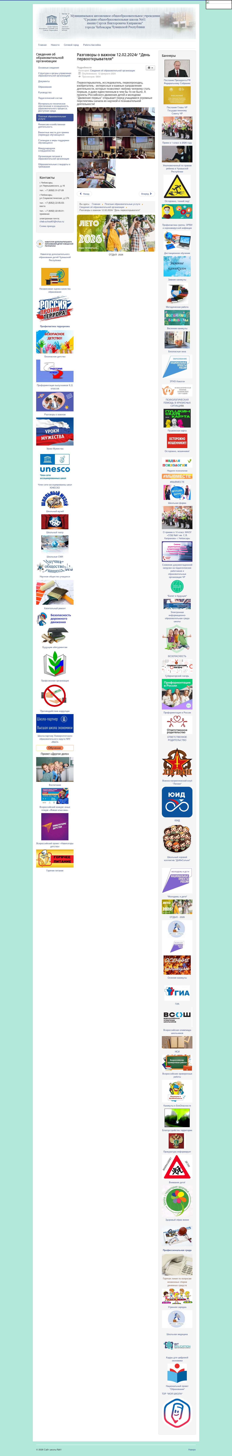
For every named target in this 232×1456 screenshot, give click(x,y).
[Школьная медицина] (177, 928)
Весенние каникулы (177, 328)
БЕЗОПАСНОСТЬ (177, 656)
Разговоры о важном (55, 414)
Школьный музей (55, 511)
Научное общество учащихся (55, 576)
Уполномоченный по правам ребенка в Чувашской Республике (177, 168)
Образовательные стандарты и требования (54, 165)
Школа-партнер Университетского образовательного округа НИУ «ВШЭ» (55, 738)
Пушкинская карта (177, 430)
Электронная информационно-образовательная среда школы (177, 616)
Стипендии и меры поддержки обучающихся (53, 141)
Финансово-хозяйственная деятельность (51, 125)
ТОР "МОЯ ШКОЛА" (172, 1393)
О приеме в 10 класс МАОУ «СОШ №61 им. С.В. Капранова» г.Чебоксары (177, 535)
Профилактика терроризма (55, 326)
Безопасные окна (177, 351)
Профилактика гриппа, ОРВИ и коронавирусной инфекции (177, 226)
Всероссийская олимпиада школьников (177, 1031)
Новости (55, 44)
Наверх (192, 1449)
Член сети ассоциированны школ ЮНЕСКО (55, 486)
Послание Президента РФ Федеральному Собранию (177, 81)
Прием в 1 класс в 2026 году (177, 142)
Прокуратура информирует (177, 1151)
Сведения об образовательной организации (112, 70)
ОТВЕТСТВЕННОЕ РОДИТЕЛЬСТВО (177, 738)
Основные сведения (48, 67)
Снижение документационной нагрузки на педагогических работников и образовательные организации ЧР (177, 571)
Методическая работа (177, 306)
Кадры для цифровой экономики (177, 1359)
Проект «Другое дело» (55, 753)
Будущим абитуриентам (54, 647)
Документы (44, 81)
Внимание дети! (177, 1182)
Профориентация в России (177, 712)
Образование (45, 86)
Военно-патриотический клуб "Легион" (177, 782)
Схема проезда (47, 226)
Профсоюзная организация (55, 680)
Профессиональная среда (177, 1250)
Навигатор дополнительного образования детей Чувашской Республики (55, 257)
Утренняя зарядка (177, 1307)
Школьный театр (54, 532)
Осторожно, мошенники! (177, 451)
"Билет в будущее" (177, 595)
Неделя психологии (177, 470)
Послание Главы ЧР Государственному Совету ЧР (177, 110)
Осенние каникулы (177, 977)
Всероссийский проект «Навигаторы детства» (54, 845)
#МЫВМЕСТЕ (177, 481)
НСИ (177, 1051)
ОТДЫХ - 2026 (177, 917)
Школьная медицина (177, 1334)
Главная (42, 44)
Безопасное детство (54, 356)
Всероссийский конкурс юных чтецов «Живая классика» (55, 808)
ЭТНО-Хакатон (177, 381)
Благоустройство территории (177, 1130)
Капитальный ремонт (55, 608)
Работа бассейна (92, 44)
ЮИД (177, 820)
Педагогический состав (50, 98)
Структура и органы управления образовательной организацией (54, 74)
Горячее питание (54, 870)
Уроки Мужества (55, 448)
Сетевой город (71, 44)
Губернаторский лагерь (177, 675)
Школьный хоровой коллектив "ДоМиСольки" (177, 858)
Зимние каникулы (177, 279)
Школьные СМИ (55, 556)
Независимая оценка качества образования (54, 290)
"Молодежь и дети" (177, 896)
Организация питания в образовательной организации (53, 157)
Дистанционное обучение (177, 253)
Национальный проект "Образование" (177, 1387)
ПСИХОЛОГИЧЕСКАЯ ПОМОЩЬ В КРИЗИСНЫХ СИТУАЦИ (177, 402)
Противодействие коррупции (54, 711)
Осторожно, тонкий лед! (177, 201)
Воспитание (55, 784)
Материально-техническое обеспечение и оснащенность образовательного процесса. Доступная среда (53, 107)
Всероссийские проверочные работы (177, 1075)
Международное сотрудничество (46, 149)
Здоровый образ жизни (177, 1219)
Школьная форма (177, 502)
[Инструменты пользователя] (150, 67)
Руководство (44, 92)
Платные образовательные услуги (52, 117)
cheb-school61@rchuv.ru (52, 221)
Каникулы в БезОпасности (177, 1105)
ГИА (177, 1003)
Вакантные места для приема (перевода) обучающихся (53, 133)
